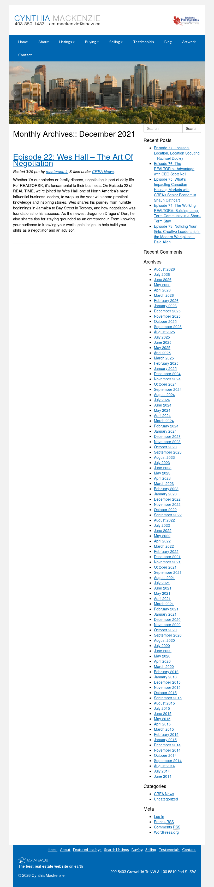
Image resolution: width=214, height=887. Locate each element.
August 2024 (164, 394)
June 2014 (162, 776)
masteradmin (57, 171)
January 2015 (165, 739)
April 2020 (162, 661)
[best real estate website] (33, 859)
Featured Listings (87, 849)
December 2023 (167, 436)
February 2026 (166, 300)
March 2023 (164, 483)
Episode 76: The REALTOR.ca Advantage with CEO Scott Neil (174, 168)
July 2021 (162, 582)
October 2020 (165, 629)
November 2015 (167, 687)
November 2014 (167, 750)
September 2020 (168, 635)
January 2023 (165, 493)
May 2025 (162, 347)
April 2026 (162, 290)
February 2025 (166, 363)
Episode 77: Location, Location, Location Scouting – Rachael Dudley (177, 153)
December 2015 (167, 682)
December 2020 (167, 619)
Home (23, 41)
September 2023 (168, 452)
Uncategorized (166, 799)
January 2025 (165, 368)
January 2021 (165, 614)
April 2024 (162, 415)
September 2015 (168, 697)
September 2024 (168, 389)
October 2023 (165, 446)
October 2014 (165, 755)
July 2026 (162, 274)
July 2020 (162, 645)
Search (192, 128)
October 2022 (165, 509)
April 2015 (162, 723)
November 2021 (167, 561)
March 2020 (164, 666)
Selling (114, 41)
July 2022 (162, 525)
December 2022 (167, 499)
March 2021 (164, 603)
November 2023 (167, 441)
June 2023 (162, 467)
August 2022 (164, 520)
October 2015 (165, 692)
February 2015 (166, 734)
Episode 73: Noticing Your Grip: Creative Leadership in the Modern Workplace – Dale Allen (177, 234)
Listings (65, 41)
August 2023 (164, 457)
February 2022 (166, 551)
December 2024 (167, 373)
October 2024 (165, 384)
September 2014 (168, 760)
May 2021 (162, 593)
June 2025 (162, 342)
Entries (164, 821)
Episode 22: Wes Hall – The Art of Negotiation (73, 159)
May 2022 (162, 535)
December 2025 (167, 310)
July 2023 (162, 462)
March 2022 (164, 546)
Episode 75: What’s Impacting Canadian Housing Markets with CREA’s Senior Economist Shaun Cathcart (175, 189)
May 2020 (162, 656)
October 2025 (165, 321)
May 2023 (162, 473)
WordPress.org (166, 832)
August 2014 (164, 765)
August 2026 (164, 269)
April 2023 (162, 478)
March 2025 (164, 357)
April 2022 (162, 540)
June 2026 (162, 279)
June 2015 (162, 713)
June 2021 (162, 588)
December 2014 (167, 744)
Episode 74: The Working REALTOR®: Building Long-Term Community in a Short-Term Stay (177, 213)
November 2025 (167, 316)
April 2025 (162, 352)
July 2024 (162, 399)
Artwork (189, 41)
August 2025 (164, 331)
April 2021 (162, 598)
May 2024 (162, 410)
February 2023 (166, 488)
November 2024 (167, 378)
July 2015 (162, 708)
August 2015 (164, 703)
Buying (90, 41)
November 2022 (167, 504)
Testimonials (143, 41)
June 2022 (162, 530)
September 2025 (168, 326)
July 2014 (162, 771)
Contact (25, 55)
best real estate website (47, 866)
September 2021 (168, 572)
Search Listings (116, 849)
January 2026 (165, 305)
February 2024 (166, 425)
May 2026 (162, 284)
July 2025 (162, 337)
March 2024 (164, 420)
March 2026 (164, 295)
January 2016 (165, 676)
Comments (167, 826)
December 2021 (167, 556)
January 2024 (165, 431)
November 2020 (167, 624)
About (43, 41)
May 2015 (162, 718)
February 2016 (166, 671)
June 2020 (162, 650)
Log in (159, 816)
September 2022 (168, 514)
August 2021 (164, 577)
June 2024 (162, 405)
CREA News (103, 171)
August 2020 (164, 640)
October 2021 (165, 567)
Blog (168, 41)
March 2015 (164, 729)
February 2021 (166, 608)
